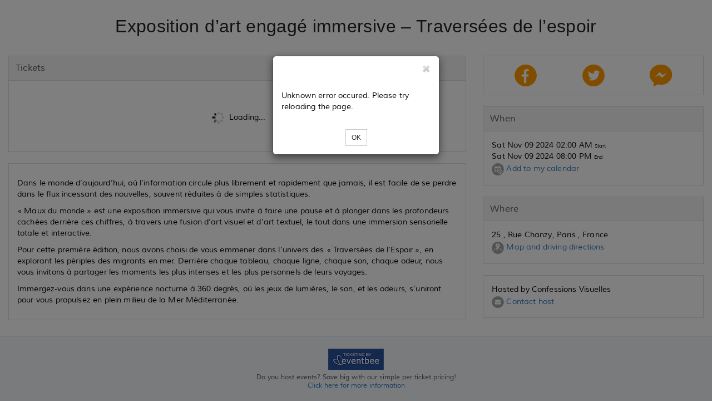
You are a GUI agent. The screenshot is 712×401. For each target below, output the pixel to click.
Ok (356, 137)
